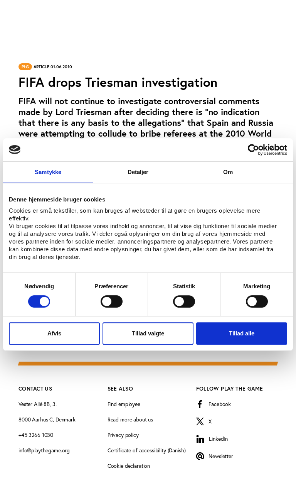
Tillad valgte (148, 333)
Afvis (54, 333)
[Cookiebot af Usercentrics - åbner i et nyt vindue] (253, 150)
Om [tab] (228, 172)
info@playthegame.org (44, 450)
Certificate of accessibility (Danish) (147, 450)
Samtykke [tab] (48, 172)
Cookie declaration (129, 465)
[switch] (112, 301)
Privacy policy (123, 434)
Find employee (124, 404)
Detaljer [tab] (138, 172)
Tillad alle (241, 333)
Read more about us (130, 419)
